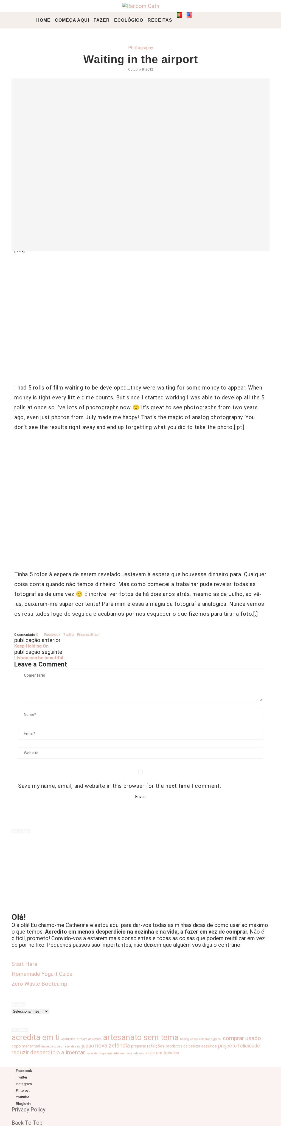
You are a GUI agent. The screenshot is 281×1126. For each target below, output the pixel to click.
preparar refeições (147, 1046)
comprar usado (242, 1038)
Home (43, 20)
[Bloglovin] (230, 20)
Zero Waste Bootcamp (39, 984)
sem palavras (135, 1053)
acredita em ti (36, 1037)
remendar (92, 1053)
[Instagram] (213, 20)
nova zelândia (112, 1045)
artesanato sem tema (141, 1037)
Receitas (160, 20)
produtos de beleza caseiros (191, 1046)
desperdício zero (51, 1046)
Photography (140, 47)
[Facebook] (201, 20)
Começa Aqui (72, 20)
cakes (194, 1039)
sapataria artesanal (112, 1053)
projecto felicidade (239, 1046)
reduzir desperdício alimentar (48, 1052)
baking (184, 1039)
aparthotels (68, 1039)
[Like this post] (39, 634)
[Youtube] (224, 20)
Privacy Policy (28, 1109)
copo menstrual (26, 1046)
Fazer (102, 20)
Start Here (24, 964)
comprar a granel (210, 1039)
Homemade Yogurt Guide (42, 974)
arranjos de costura (89, 1039)
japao (88, 1046)
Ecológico (128, 20)
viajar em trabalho (162, 1052)
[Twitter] (207, 20)
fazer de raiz (72, 1046)
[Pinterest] (219, 20)
